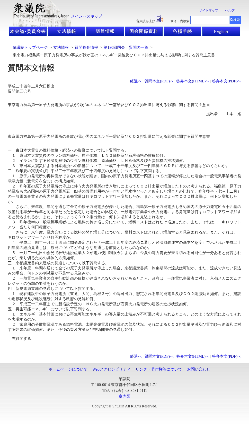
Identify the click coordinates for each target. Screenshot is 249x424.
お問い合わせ (198, 369)
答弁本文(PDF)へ (226, 81)
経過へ (136, 81)
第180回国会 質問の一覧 (126, 47)
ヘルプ (230, 10)
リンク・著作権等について (158, 369)
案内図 (124, 396)
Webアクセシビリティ (111, 369)
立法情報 (61, 47)
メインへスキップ (86, 16)
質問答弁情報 (86, 47)
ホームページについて (68, 369)
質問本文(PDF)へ (159, 81)
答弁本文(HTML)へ (192, 81)
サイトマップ (208, 10)
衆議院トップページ (30, 47)
